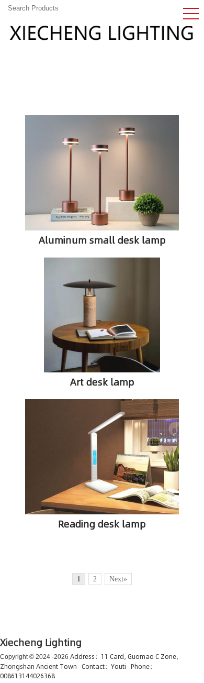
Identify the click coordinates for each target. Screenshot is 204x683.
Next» (118, 579)
